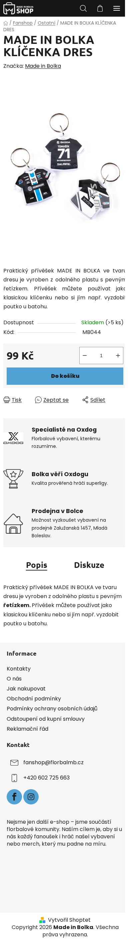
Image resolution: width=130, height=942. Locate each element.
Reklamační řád (27, 729)
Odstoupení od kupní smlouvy (46, 719)
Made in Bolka (43, 66)
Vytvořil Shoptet (69, 920)
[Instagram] (31, 796)
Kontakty (19, 669)
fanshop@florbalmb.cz (53, 762)
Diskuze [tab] (89, 565)
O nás (14, 678)
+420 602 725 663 (46, 778)
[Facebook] (14, 796)
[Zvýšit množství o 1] (118, 355)
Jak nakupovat (26, 688)
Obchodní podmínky (34, 698)
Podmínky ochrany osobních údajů (52, 708)
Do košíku (65, 376)
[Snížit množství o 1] (85, 355)
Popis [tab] (36, 565)
